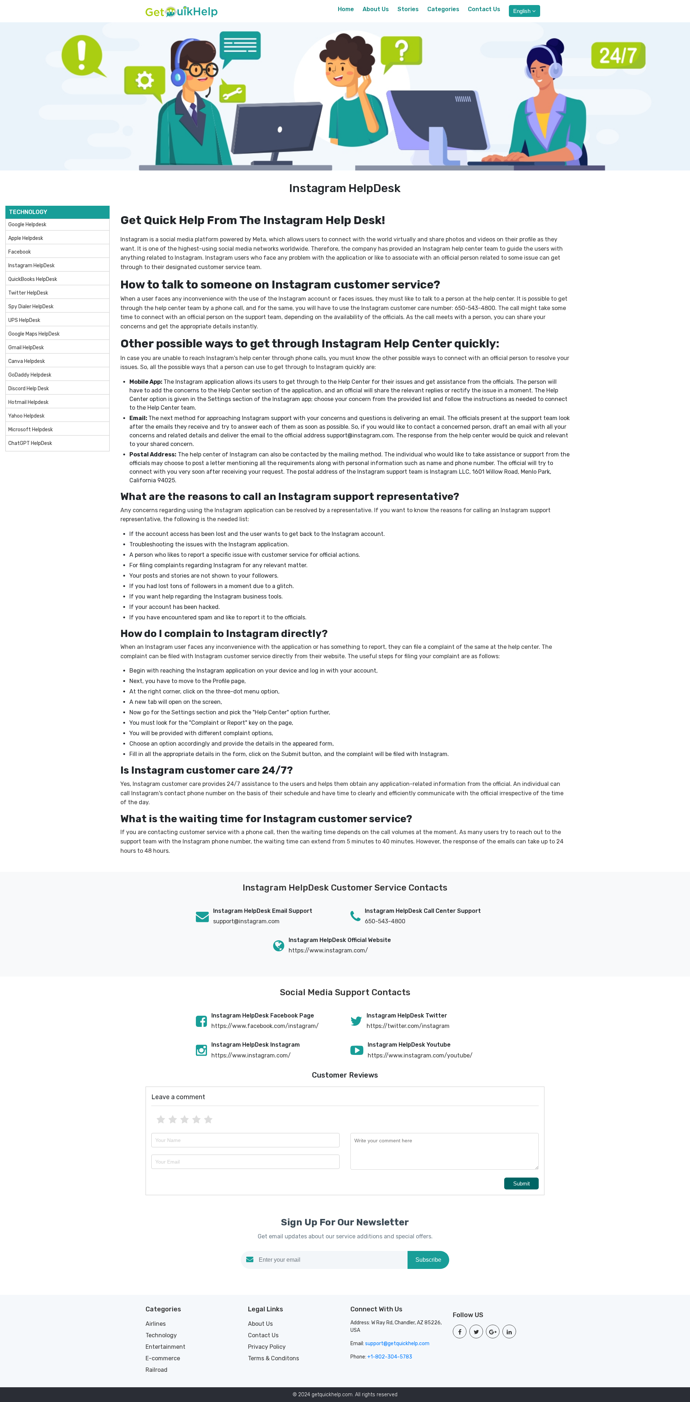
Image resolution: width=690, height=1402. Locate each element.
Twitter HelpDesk (28, 293)
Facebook (19, 252)
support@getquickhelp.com (397, 1343)
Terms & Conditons (273, 1358)
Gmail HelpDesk (26, 348)
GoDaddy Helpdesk (29, 375)
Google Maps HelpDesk (34, 334)
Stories (408, 9)
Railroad (156, 1369)
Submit (521, 1183)
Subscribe (428, 1260)
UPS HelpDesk (24, 320)
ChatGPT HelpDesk (30, 443)
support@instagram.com (246, 921)
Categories (443, 9)
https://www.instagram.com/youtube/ (420, 1055)
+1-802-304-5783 (389, 1357)
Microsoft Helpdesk (30, 430)
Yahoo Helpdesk (26, 416)
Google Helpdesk (27, 225)
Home (346, 9)
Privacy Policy (267, 1346)
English (521, 11)
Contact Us (484, 9)
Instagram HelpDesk (31, 266)
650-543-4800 (385, 921)
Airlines (156, 1323)
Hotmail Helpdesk (28, 402)
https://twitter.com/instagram (408, 1026)
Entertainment (165, 1346)
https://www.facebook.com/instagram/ (265, 1026)
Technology (161, 1335)
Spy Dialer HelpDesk (31, 307)
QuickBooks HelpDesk (32, 279)
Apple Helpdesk (25, 238)
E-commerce (163, 1358)
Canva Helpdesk (26, 361)
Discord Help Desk (28, 389)
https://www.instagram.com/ (328, 950)
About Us (376, 9)
